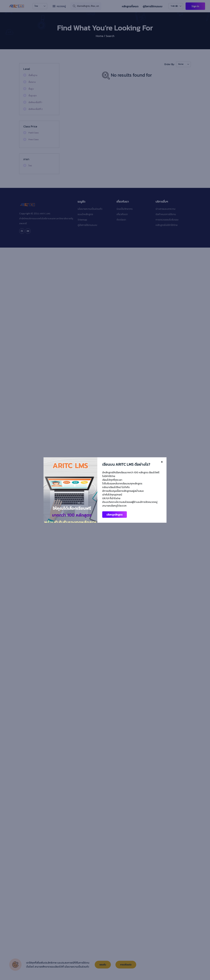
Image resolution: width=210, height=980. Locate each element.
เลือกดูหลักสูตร (115, 514)
